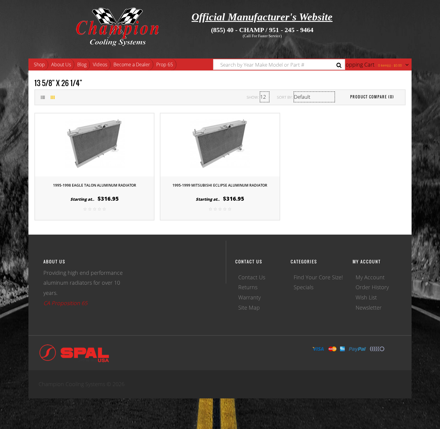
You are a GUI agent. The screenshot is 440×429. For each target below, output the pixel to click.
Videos (100, 64)
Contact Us (251, 277)
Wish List (366, 297)
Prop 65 (164, 64)
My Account (370, 277)
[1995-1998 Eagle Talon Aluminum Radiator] (95, 144)
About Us (61, 64)
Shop (39, 64)
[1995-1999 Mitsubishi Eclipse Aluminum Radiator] (220, 144)
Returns (247, 287)
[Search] (339, 65)
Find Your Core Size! (318, 277)
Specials (303, 287)
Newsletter (369, 307)
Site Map (249, 307)
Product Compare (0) (372, 96)
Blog (82, 64)
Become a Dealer (131, 64)
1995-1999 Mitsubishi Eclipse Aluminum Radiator (219, 185)
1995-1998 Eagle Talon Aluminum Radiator (94, 185)
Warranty (249, 297)
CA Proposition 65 (65, 303)
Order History (372, 287)
